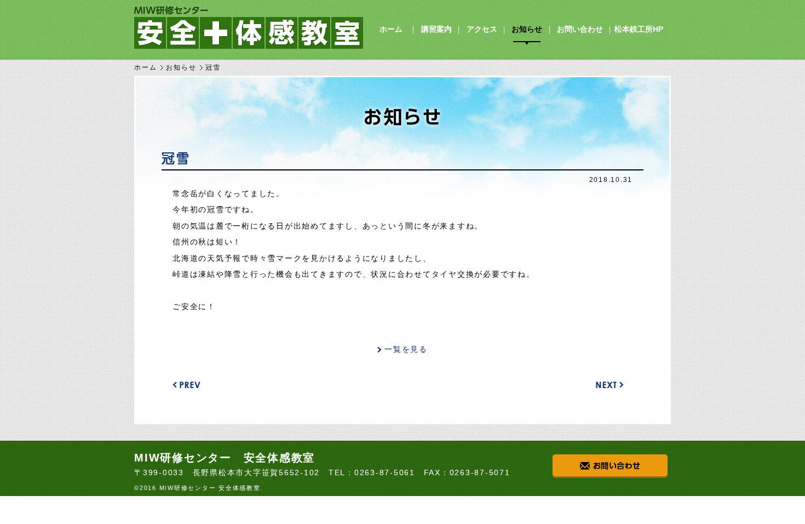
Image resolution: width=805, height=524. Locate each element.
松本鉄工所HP (638, 29)
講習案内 (436, 29)
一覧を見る (406, 349)
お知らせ (526, 29)
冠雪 (176, 158)
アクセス (482, 29)
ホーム (391, 29)
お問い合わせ (580, 29)
